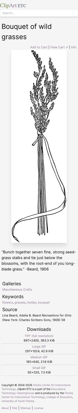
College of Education (59, 397)
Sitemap (25, 408)
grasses (20, 302)
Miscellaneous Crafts (17, 289)
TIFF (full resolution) (39, 336)
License (38, 408)
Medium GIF (39, 357)
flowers (7, 302)
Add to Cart (39, 47)
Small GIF (39, 368)
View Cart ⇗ (59, 47)
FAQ (14, 408)
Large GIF (39, 346)
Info (73, 47)
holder (31, 302)
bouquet (44, 302)
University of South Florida (18, 401)
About (5, 408)
